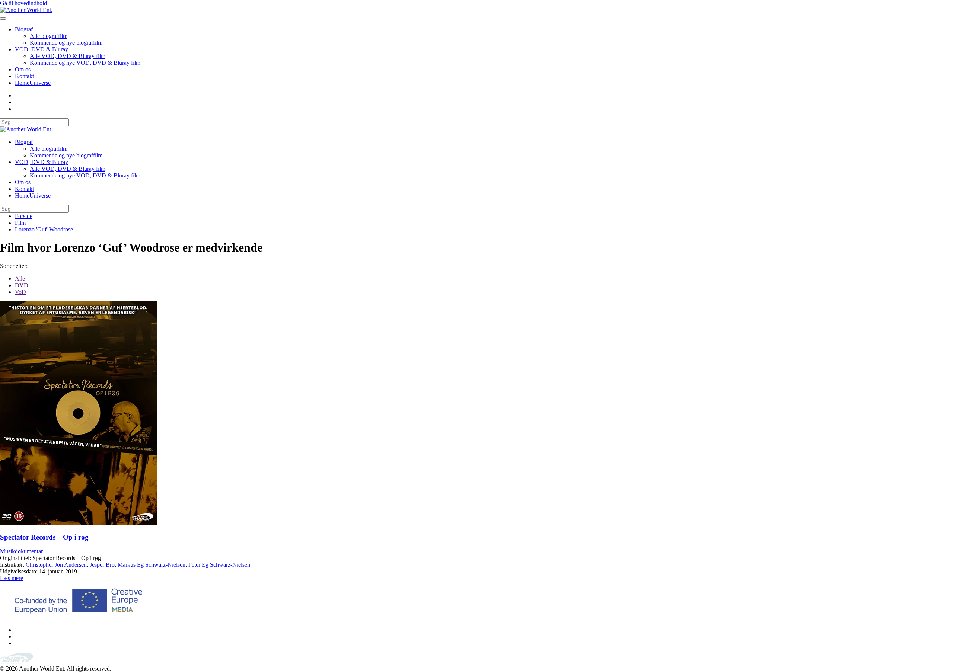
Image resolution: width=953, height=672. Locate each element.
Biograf (24, 29)
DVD (21, 285)
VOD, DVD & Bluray (41, 49)
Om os (23, 69)
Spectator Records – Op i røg (44, 537)
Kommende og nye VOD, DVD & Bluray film (85, 63)
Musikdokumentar (21, 551)
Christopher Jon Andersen (56, 564)
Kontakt (24, 76)
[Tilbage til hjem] (26, 10)
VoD (20, 292)
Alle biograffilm (48, 36)
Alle (20, 278)
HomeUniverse (33, 83)
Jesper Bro (102, 564)
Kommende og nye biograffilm (66, 42)
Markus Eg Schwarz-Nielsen (151, 564)
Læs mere (11, 578)
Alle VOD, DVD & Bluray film (67, 56)
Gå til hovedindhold (23, 3)
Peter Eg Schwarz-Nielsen (219, 564)
